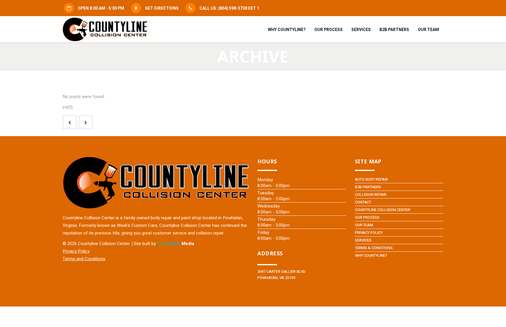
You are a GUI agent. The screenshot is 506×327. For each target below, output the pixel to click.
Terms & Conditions (374, 248)
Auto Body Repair (371, 179)
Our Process (367, 217)
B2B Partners (368, 187)
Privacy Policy (369, 232)
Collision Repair (371, 194)
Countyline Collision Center (382, 210)
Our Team (364, 225)
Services (363, 240)
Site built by (164, 243)
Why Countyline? (371, 255)
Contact (363, 202)
